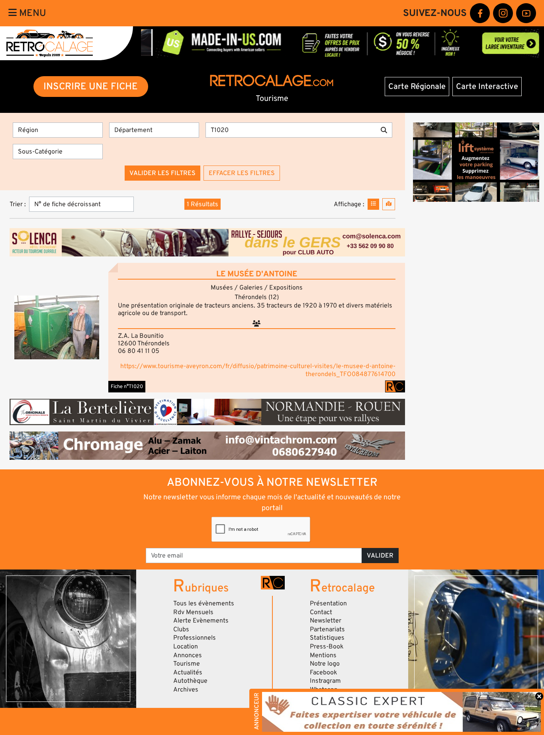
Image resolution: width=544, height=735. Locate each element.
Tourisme (186, 663)
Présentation (328, 603)
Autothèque (190, 680)
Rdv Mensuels (193, 612)
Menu (31, 13)
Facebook (323, 672)
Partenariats (327, 629)
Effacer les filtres (242, 173)
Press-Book (327, 646)
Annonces (187, 655)
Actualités (187, 672)
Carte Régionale (417, 86)
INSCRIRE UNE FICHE (90, 86)
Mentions (323, 655)
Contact (321, 612)
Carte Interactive (487, 86)
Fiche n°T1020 (127, 386)
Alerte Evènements (201, 620)
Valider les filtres (162, 173)
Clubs (181, 629)
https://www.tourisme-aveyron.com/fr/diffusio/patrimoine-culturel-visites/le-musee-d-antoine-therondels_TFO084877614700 (257, 370)
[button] (57, 327)
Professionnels (194, 637)
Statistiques (327, 637)
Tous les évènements (203, 603)
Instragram (325, 680)
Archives (185, 689)
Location (185, 646)
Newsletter (325, 620)
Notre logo (325, 663)
